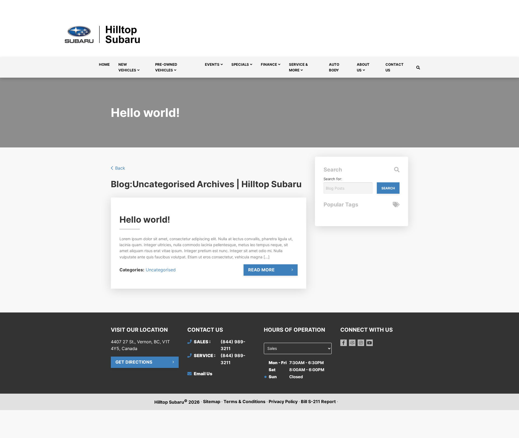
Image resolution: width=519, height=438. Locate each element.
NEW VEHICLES (127, 67)
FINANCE (269, 64)
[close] (402, 4)
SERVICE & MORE (298, 67)
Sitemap (211, 401)
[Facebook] (343, 343)
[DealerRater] (352, 343)
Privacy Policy (283, 401)
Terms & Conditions (244, 401)
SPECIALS (240, 64)
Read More (261, 269)
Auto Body (334, 67)
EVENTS (212, 64)
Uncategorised (161, 269)
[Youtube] (369, 343)
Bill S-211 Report (318, 401)
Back (120, 168)
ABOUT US (363, 67)
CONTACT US (394, 67)
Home (104, 64)
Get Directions (133, 362)
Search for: (333, 179)
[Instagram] (361, 343)
